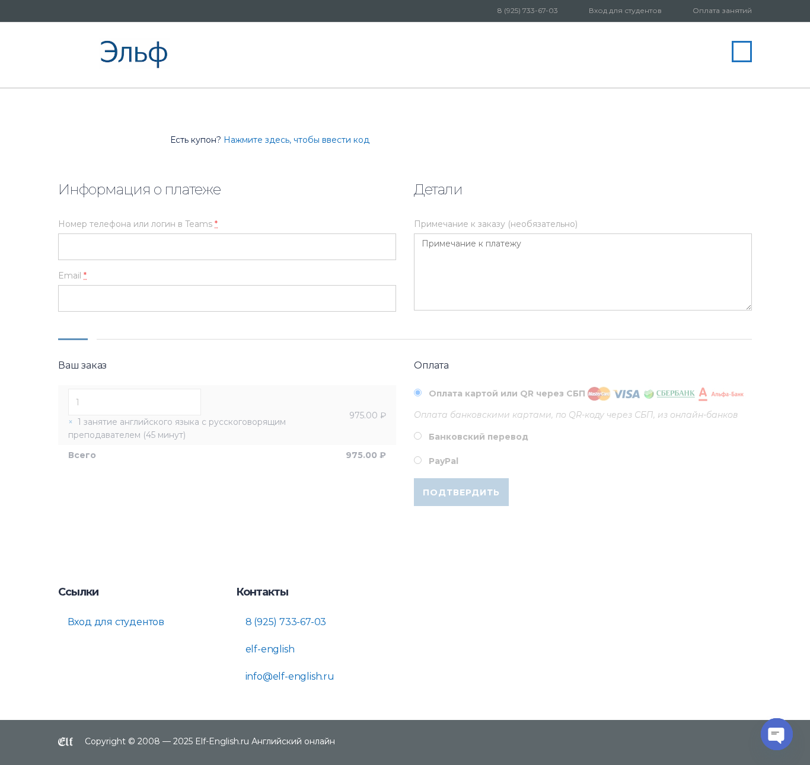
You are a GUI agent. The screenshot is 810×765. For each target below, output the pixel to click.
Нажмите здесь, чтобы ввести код (296, 140)
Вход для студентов (625, 10)
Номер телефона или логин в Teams (138, 224)
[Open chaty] (777, 734)
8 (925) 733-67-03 (528, 10)
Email (72, 275)
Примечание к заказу (496, 224)
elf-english (269, 649)
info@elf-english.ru (288, 676)
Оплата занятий (722, 10)
